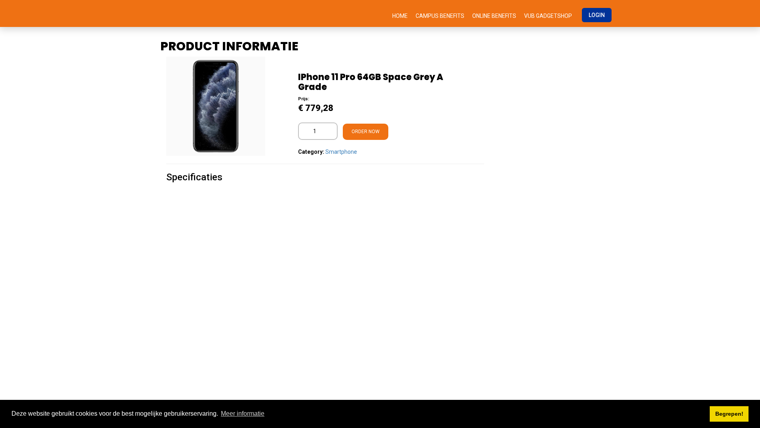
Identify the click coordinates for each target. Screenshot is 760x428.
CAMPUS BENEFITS (440, 16)
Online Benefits (494, 16)
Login (597, 15)
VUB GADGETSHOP (548, 16)
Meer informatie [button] (242, 413)
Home (400, 16)
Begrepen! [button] (729, 414)
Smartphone (341, 152)
